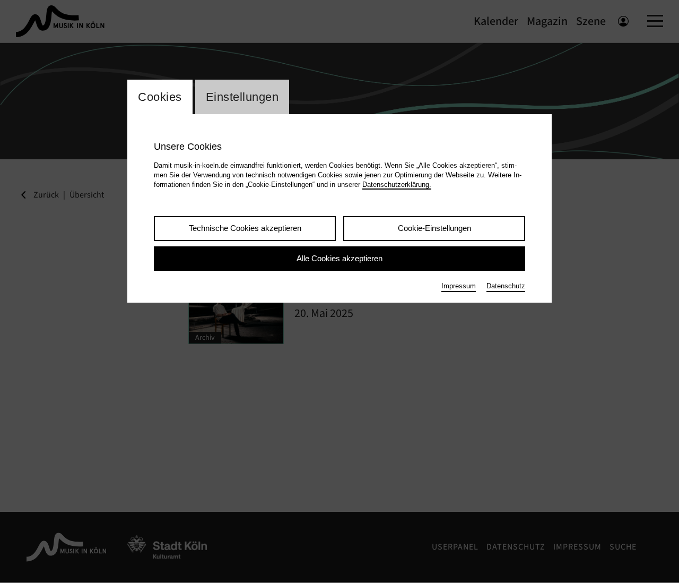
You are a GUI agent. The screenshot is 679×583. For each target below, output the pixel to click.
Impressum (458, 286)
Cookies (160, 97)
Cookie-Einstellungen (434, 228)
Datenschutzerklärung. (396, 184)
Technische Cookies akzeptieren (245, 228)
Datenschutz (505, 286)
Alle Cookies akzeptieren (339, 258)
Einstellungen (242, 97)
